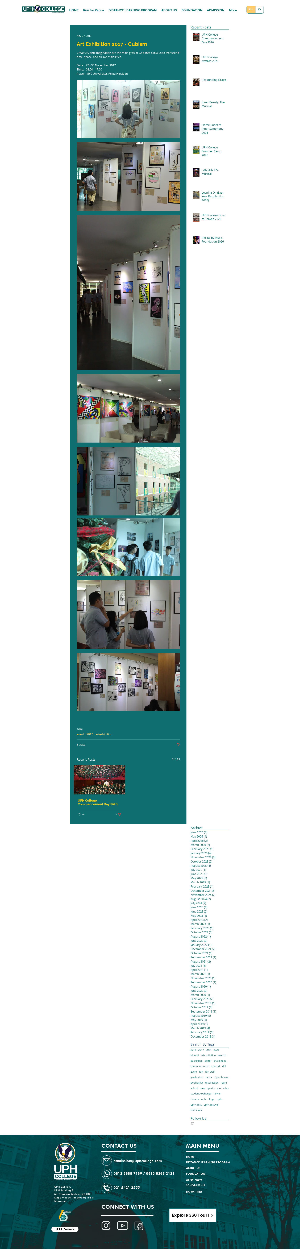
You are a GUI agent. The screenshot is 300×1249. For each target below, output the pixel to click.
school (194, 1088)
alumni (195, 1055)
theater (195, 1099)
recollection (212, 1082)
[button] (216, 9)
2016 (193, 1049)
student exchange (201, 1093)
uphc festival (211, 1104)
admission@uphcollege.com (138, 1161)
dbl (224, 1066)
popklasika (197, 1082)
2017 (90, 734)
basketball (197, 1060)
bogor (208, 1060)
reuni (224, 1082)
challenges (220, 1060)
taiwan (217, 1093)
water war (196, 1110)
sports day (222, 1088)
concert (215, 1066)
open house (221, 1077)
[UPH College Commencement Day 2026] (99, 779)
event (80, 734)
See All (176, 759)
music (209, 1077)
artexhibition (103, 734)
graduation (197, 1077)
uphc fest (196, 1104)
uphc (220, 1099)
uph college (208, 1099)
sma (202, 1088)
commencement (200, 1066)
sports (210, 1088)
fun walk (210, 1071)
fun (201, 1071)
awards (222, 1055)
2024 (208, 1049)
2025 (216, 1049)
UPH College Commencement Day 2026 (98, 802)
